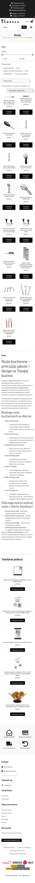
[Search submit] (24, 27)
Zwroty (3, 816)
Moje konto (4, 796)
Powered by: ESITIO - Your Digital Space (17, 875)
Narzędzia (24, 37)
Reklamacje (4, 819)
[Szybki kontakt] (9, 733)
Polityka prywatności (24, 847)
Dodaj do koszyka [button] (9, 112)
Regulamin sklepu (9, 847)
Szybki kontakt (9, 737)
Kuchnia (16, 37)
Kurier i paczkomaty (9, 748)
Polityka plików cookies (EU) (17, 854)
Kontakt (3, 822)
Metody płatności (6, 813)
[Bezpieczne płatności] (25, 733)
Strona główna (8, 37)
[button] (31, 27)
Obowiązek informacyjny (17, 850)
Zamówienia (5, 799)
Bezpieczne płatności (25, 737)
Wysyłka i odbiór (6, 810)
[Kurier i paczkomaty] (9, 744)
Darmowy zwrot (25, 748)
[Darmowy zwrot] (25, 744)
